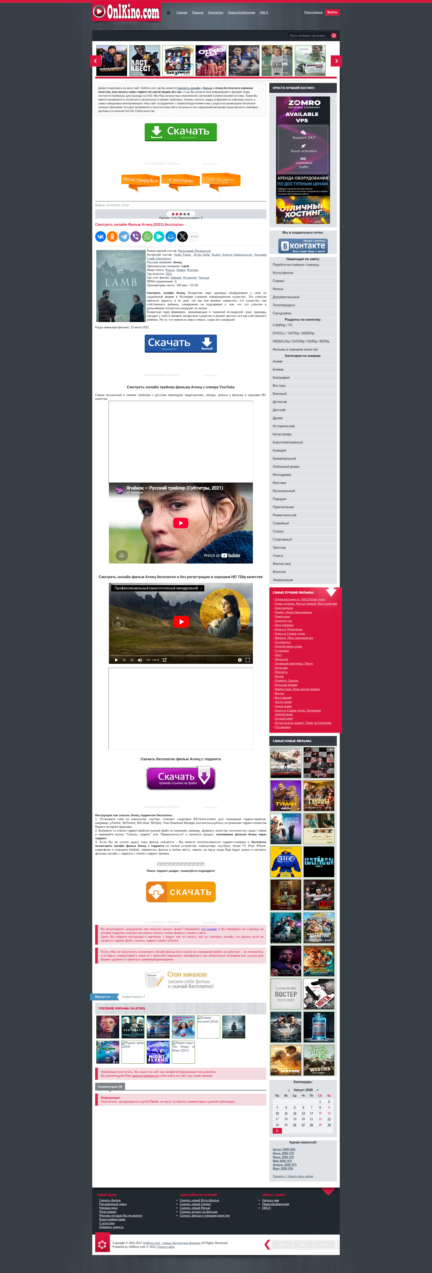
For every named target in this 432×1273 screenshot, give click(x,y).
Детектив (280, 402)
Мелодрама (282, 475)
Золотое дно (283, 620)
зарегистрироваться (145, 1075)
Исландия (190, 277)
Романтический (284, 515)
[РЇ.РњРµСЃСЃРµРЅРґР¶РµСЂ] (159, 236)
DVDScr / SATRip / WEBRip (293, 333)
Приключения (283, 507)
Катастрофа (282, 434)
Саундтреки (282, 313)
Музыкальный (284, 491)
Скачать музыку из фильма (198, 1211)
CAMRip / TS (282, 325)
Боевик (278, 369)
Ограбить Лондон (286, 680)
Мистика (279, 483)
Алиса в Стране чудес (290, 633)
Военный (279, 394)
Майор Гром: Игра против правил (297, 689)
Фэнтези (192, 270)
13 (303, 1113)
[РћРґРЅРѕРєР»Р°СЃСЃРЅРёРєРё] (112, 236)
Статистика (107, 1223)
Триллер (279, 547)
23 (329, 1119)
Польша (203, 277)
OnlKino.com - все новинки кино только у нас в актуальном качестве (103, 1242)
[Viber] (135, 236)
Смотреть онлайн (188, 88)
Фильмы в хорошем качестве (295, 349)
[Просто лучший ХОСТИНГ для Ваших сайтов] (303, 223)
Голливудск (283, 642)
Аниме (278, 361)
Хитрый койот (284, 718)
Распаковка (282, 727)
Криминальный (284, 458)
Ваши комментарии (112, 1219)
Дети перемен (284, 625)
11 (286, 1113)
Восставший (283, 697)
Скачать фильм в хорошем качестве (205, 1215)
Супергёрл (282, 650)
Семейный (281, 523)
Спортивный (282, 539)
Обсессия (281, 659)
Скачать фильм (110, 1200)
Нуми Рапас (182, 254)
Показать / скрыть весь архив (293, 1176)
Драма (180, 270)
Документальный (286, 297)
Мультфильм (283, 273)
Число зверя (283, 702)
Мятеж (279, 676)
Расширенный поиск (113, 1204)
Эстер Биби (201, 254)
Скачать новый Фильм (195, 1208)
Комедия (279, 450)
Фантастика (282, 564)
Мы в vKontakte (169, 13)
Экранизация (283, 580)
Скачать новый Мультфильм (199, 1200)
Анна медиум (284, 608)
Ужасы (278, 555)
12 (294, 1113)
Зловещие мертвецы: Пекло (294, 663)
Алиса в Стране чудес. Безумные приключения (298, 712)
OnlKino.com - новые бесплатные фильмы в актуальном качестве (126, 11)
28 (311, 1125)
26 (294, 1125)
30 (329, 1125)
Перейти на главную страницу (296, 264)
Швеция (176, 277)
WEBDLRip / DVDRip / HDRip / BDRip (301, 341)
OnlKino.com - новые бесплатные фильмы (171, 1243)
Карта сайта (166, 1246)
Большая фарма (286, 685)
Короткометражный (288, 442)
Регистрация (107, 1211)
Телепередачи (284, 305)
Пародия (279, 499)
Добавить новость (111, 1227)
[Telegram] (124, 236)
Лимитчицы (282, 616)
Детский (279, 410)
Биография (281, 377)
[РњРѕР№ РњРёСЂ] (170, 236)
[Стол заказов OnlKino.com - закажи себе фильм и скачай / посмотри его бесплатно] (180, 977)
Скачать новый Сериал (195, 1204)
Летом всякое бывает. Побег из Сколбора (303, 723)
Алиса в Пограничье (288, 629)
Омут (278, 655)
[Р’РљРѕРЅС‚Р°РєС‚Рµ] (100, 236)
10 (277, 1113)
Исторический (284, 426)
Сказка (278, 531)
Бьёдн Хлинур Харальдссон (232, 254)
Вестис (279, 693)
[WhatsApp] (147, 236)
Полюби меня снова (288, 646)
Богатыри (281, 667)
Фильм (170, 270)
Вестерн (279, 385)
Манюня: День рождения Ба (294, 638)
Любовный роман (286, 466)
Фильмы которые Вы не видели (120, 1215)
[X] (182, 236)
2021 (169, 273)
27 (303, 1125)
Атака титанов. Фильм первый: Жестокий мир (306, 603)
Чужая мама (283, 706)
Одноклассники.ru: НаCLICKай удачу (300, 599)
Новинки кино (108, 1208)
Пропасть (281, 672)
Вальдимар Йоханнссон (194, 251)
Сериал (278, 281)
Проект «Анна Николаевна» (293, 612)
